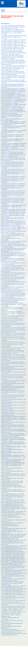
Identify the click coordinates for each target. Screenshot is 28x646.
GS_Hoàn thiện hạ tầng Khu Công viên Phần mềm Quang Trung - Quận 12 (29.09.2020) (13, 316)
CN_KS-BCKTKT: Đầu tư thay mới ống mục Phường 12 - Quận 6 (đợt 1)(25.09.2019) (13, 381)
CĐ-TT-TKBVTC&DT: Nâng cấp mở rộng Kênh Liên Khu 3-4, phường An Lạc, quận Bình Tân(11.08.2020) (13, 333)
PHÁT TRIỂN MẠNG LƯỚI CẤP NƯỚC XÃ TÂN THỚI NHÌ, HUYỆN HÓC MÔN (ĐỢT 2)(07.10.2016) (13, 546)
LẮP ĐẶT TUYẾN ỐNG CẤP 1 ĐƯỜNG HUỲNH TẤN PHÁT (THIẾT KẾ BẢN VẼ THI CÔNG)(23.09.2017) (13, 512)
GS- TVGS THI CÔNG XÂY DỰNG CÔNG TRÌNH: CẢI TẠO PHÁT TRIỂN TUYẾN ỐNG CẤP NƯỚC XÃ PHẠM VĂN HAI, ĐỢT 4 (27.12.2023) (13, 27)
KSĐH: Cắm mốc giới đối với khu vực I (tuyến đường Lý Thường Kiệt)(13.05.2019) (13, 414)
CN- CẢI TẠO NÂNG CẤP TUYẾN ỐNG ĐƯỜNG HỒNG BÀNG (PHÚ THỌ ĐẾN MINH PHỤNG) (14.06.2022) (12, 116)
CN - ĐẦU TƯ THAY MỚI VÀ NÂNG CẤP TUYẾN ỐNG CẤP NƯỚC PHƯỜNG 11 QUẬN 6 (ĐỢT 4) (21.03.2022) (12, 136)
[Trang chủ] (21, 3)
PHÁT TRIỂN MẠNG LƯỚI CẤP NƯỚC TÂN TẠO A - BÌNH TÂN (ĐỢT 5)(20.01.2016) (13, 595)
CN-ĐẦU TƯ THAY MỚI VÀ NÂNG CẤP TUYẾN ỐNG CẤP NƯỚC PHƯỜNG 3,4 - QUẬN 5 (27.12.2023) (13, 46)
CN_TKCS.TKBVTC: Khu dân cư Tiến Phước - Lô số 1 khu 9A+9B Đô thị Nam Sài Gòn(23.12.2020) (13, 290)
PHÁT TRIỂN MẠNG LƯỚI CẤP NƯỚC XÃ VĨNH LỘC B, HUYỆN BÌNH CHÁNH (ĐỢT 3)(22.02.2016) (13, 592)
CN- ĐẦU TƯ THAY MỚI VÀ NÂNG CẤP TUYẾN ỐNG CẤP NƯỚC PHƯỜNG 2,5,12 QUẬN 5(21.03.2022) (13, 144)
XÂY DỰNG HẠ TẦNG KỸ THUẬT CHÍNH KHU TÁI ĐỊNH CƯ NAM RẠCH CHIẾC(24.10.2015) (13, 631)
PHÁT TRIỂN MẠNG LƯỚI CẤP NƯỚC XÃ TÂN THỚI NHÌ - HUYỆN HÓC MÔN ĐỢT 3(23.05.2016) (13, 571)
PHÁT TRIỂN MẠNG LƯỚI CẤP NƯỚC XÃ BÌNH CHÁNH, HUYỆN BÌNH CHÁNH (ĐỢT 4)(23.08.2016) (13, 555)
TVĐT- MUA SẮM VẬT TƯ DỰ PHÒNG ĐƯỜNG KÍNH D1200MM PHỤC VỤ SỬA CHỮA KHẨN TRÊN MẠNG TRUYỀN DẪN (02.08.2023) (13, 73)
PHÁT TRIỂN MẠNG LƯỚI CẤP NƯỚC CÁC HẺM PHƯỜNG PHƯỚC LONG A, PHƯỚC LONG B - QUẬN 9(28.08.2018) (13, 457)
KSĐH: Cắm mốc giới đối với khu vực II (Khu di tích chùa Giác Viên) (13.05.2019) (13, 411)
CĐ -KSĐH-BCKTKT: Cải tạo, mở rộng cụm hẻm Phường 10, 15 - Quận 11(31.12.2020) (12, 287)
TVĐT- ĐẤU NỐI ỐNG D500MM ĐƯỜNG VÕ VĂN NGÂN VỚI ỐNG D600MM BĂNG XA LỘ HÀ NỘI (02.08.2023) (12, 86)
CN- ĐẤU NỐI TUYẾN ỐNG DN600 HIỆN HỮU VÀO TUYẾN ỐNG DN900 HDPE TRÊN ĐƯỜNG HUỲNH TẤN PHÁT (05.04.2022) (13, 123)
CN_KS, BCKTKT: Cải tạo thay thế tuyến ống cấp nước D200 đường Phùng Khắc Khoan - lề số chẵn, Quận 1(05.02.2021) (12, 270)
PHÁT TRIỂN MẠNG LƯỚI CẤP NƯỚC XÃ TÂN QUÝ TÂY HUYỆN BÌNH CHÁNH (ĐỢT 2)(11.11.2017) (13, 503)
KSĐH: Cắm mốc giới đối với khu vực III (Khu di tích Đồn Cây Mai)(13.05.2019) (13, 408)
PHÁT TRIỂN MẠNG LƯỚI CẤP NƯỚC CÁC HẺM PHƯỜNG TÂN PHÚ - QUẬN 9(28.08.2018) (12, 460)
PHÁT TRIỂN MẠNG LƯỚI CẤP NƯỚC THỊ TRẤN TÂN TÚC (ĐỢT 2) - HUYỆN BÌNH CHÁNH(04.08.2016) (13, 560)
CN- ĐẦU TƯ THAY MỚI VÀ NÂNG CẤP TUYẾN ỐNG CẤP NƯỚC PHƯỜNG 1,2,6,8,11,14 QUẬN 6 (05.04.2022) (13, 132)
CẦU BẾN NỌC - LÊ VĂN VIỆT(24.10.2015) (12, 610)
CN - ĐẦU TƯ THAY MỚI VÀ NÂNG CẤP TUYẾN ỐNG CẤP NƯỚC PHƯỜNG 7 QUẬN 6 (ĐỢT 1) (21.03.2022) (12, 140)
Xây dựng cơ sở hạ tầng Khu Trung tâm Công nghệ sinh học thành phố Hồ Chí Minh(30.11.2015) (13, 601)
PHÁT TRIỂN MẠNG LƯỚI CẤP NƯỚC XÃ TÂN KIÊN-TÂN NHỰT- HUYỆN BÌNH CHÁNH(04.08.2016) (13, 558)
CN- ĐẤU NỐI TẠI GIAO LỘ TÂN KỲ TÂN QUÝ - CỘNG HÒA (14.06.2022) (12, 119)
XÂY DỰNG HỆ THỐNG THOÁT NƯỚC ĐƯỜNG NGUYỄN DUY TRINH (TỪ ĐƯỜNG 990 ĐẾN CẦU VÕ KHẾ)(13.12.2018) (13, 444)
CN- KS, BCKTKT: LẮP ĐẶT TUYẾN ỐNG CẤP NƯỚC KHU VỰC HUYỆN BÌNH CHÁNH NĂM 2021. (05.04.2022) (13, 127)
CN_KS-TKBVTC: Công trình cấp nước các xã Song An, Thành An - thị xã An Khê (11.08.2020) (13, 348)
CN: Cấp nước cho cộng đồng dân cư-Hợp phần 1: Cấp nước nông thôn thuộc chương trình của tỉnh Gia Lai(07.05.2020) (13, 363)
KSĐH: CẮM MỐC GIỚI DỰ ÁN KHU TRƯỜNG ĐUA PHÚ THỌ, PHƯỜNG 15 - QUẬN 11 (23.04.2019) (13, 417)
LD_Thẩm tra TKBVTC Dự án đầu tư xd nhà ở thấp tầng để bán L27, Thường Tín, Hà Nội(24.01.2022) (13, 213)
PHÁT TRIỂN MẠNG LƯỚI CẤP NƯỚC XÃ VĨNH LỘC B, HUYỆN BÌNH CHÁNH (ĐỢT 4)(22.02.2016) (13, 589)
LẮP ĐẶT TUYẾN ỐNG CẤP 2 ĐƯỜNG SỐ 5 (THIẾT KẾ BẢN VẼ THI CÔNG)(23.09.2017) (13, 514)
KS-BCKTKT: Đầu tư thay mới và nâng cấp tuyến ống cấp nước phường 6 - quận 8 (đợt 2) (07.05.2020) (13, 355)
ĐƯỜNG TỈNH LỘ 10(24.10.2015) (9, 629)
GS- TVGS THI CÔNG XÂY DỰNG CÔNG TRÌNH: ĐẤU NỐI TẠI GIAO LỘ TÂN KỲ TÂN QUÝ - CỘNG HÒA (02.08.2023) (13, 81)
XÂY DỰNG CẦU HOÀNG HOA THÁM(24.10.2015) (13, 606)
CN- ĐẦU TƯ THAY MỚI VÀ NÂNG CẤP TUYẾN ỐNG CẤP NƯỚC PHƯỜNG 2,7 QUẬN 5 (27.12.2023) (13, 43)
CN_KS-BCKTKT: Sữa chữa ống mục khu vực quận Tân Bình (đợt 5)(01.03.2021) (13, 263)
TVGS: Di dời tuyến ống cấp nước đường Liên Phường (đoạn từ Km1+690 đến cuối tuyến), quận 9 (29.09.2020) (13, 313)
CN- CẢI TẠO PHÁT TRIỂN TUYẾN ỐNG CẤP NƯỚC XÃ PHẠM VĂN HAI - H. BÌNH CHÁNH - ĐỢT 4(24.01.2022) (13, 207)
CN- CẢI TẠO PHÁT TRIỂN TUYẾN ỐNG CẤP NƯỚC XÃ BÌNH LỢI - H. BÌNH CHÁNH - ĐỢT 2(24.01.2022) (13, 210)
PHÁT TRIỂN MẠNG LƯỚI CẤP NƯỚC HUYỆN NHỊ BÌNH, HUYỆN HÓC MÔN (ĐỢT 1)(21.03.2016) (13, 586)
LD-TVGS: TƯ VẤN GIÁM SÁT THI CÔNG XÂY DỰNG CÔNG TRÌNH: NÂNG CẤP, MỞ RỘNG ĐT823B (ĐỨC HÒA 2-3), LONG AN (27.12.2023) (13, 53)
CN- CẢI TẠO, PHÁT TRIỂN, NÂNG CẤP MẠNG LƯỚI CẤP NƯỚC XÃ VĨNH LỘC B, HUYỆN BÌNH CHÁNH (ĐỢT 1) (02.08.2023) (12, 57)
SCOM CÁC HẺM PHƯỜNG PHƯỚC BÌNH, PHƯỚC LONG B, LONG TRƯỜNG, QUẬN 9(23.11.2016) (13, 540)
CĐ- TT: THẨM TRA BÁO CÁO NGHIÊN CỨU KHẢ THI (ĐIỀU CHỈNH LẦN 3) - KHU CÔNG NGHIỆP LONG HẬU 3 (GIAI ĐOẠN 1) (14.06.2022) (13, 112)
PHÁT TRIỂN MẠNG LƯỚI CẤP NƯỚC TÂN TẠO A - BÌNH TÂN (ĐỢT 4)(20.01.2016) (13, 598)
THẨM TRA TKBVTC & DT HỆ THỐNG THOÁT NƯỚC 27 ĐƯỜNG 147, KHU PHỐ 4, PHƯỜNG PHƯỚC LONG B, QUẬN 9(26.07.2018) (12, 482)
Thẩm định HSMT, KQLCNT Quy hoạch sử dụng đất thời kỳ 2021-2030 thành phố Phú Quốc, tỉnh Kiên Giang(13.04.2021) (13, 250)
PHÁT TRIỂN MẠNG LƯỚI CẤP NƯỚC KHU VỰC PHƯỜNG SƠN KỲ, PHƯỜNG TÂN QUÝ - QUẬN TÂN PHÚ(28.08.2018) (13, 475)
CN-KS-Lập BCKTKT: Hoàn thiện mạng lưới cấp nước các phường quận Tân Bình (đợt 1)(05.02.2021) (13, 266)
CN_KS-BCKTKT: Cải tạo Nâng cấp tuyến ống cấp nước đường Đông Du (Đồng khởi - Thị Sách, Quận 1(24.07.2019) (13, 392)
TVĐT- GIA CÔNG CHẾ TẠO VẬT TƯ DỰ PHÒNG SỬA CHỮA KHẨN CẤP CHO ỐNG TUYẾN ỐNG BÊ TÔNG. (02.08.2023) (13, 77)
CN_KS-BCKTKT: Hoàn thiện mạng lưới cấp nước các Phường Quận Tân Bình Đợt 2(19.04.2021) (13, 241)
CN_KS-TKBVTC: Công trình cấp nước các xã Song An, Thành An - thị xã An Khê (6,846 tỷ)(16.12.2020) (13, 293)
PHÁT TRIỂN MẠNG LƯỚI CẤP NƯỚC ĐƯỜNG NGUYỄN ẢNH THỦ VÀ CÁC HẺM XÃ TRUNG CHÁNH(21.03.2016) (12, 583)
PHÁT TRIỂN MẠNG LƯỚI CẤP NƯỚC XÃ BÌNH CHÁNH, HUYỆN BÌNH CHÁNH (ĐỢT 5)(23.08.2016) (13, 552)
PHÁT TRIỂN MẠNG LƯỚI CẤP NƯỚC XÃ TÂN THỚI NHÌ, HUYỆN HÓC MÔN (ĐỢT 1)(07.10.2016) (13, 549)
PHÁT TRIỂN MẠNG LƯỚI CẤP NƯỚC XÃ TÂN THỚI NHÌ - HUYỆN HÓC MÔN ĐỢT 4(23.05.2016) (13, 573)
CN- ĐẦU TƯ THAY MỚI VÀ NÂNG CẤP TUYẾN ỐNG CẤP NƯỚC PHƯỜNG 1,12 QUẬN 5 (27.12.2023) (13, 40)
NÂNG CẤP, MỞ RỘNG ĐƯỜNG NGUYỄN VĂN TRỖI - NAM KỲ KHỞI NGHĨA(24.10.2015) (13, 634)
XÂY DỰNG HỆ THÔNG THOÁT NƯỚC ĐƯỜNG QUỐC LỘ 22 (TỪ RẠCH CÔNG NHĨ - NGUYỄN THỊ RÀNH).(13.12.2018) (13, 426)
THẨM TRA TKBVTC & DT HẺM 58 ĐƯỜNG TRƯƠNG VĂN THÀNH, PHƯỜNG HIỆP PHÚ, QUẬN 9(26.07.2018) (13, 487)
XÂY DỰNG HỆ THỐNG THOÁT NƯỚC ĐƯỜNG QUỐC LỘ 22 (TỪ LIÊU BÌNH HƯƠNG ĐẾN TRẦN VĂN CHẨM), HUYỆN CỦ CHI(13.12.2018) (13, 435)
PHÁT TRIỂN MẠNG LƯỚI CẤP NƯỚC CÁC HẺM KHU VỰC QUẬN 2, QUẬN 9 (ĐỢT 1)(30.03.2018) (12, 500)
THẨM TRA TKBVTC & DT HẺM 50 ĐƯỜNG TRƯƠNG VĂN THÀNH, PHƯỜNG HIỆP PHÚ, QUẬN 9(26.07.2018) (13, 491)
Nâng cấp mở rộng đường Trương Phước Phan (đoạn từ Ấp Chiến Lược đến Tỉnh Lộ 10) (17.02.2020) (13, 375)
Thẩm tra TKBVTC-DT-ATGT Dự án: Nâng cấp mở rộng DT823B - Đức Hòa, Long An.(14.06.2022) (13, 108)
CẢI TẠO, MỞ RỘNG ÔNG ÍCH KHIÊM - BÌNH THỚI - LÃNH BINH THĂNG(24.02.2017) (13, 529)
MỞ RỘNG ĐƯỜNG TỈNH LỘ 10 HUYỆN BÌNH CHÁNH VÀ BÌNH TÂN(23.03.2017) (12, 523)
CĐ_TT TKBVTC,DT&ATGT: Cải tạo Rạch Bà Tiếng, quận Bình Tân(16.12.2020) (13, 296)
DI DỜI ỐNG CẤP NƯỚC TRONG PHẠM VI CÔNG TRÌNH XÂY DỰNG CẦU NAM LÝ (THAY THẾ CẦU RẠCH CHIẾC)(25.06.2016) (13, 567)
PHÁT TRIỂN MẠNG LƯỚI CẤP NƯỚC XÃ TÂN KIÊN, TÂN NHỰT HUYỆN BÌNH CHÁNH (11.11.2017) (13, 506)
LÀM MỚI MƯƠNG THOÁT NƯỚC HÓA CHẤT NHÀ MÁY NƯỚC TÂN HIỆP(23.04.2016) (13, 579)
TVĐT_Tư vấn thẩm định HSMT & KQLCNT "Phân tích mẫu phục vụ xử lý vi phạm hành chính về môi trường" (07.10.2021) (13, 235)
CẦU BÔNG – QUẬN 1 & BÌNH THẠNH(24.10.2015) (13, 612)
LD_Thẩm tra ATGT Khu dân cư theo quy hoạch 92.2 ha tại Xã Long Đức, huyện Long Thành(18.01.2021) (13, 282)
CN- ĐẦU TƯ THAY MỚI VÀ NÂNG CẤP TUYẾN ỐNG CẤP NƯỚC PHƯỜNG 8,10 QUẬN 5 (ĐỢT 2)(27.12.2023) (13, 37)
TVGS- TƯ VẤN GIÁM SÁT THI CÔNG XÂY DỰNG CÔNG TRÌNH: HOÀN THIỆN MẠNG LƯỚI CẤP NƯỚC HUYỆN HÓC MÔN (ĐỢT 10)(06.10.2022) (13, 96)
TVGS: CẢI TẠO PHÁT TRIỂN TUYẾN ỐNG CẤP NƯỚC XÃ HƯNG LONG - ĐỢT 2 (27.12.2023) (12, 49)
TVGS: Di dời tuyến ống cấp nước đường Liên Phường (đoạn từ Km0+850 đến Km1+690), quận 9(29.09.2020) (12, 309)
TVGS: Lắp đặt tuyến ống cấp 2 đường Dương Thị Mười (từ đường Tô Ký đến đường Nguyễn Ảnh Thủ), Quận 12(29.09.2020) (13, 324)
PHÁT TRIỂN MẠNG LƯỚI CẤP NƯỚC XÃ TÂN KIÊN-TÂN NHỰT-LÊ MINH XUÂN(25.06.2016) (12, 563)
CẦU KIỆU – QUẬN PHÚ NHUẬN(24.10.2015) (12, 609)
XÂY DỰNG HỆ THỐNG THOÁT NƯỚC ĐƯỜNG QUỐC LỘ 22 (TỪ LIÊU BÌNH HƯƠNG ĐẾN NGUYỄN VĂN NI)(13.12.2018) (13, 431)
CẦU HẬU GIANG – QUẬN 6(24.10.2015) (11, 613)
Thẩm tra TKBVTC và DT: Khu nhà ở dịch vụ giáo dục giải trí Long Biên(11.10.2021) (13, 231)
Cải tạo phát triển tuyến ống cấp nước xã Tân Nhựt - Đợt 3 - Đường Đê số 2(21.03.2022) (13, 147)
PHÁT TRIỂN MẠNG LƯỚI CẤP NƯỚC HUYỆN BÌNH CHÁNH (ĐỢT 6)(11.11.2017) (13, 509)
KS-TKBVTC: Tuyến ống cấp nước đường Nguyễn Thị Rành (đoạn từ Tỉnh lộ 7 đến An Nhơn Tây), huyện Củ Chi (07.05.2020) (13, 359)
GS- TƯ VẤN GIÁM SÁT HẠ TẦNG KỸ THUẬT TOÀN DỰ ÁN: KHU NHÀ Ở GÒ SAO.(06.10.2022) (13, 105)
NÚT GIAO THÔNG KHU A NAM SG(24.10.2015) (13, 607)
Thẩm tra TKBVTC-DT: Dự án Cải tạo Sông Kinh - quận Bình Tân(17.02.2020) (12, 366)
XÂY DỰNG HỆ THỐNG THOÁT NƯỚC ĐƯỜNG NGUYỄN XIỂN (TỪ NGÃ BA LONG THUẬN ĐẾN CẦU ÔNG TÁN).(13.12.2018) (13, 439)
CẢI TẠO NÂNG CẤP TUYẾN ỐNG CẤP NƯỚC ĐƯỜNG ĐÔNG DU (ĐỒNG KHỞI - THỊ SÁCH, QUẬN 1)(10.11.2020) (13, 304)
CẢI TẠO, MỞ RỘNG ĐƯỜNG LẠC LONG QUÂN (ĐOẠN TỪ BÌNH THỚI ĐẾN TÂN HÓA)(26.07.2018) (13, 494)
